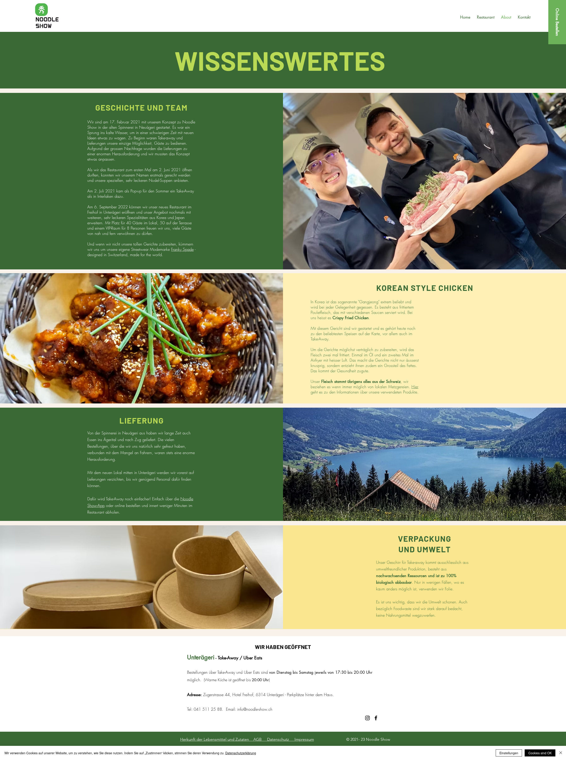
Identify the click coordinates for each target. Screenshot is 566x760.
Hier (414, 386)
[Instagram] (367, 718)
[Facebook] (376, 718)
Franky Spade (182, 249)
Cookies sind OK (540, 753)
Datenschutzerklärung (240, 753)
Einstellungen (508, 753)
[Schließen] (560, 752)
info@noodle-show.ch (254, 709)
